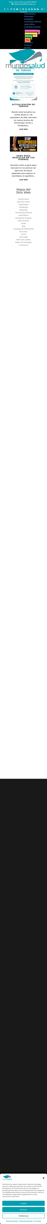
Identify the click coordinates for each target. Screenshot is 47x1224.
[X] (8, 9)
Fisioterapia (23, 207)
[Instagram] (14, 9)
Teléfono (5, 1117)
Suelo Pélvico (23, 215)
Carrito (16, 2)
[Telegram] (29, 9)
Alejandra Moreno (23, 935)
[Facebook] (5, 9)
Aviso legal (22, 1135)
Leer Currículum (23, 365)
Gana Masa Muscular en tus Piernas (23, 158)
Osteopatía (23, 210)
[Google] (32, 9)
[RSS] (38, 9)
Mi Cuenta (23, 2)
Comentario (6, 1130)
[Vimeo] (23, 9)
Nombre (6, 814)
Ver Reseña (23, 959)
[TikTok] (20, 9)
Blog (23, 226)
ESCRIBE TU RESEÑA (16, 908)
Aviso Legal (37, 1221)
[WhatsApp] (26, 9)
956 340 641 (7, 1027)
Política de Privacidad (26, 1221)
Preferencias (23, 1216)
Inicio (10, 2)
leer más (23, 129)
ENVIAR (10, 1148)
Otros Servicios (23, 221)
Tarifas (23, 223)
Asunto (5, 1122)
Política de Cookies (12, 1221)
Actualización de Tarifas (23, 105)
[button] (43, 1178)
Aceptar (24, 1203)
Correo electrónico (9, 1112)
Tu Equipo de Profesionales (23, 229)
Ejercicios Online (23, 202)
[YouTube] (17, 9)
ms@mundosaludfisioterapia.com (15, 1044)
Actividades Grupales (23, 218)
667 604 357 (7, 1035)
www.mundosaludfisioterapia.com (15, 1052)
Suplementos (23, 204)
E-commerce (23, 245)
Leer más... (26, 1135)
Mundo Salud (23, 199)
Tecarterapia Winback (23, 212)
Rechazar (23, 1209)
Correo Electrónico (11, 826)
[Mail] (35, 9)
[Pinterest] (11, 9)
